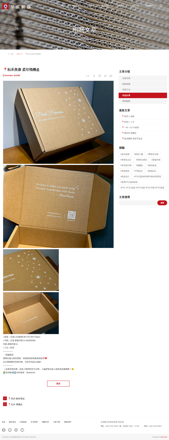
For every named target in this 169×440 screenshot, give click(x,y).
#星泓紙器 (125, 154)
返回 (58, 384)
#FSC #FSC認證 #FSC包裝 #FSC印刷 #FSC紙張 (142, 188)
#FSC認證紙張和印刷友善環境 (147, 176)
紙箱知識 (126, 84)
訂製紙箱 (90, 5)
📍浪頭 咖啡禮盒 (16, 398)
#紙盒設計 (125, 176)
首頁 (63, 5)
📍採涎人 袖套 (128, 116)
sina (110, 75)
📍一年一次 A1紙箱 (130, 127)
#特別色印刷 (126, 165)
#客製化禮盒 (141, 160)
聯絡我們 (150, 5)
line (10, 430)
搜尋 (161, 6)
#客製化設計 (126, 160)
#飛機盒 (139, 165)
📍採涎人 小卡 (128, 122)
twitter (105, 75)
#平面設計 (138, 171)
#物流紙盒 (152, 165)
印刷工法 (126, 90)
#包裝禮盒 (125, 171)
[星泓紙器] (21, 6)
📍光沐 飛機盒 (15, 404)
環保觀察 (126, 101)
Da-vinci (164, 437)
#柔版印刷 (155, 160)
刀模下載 (135, 5)
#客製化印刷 (152, 154)
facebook (94, 75)
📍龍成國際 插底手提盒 (132, 139)
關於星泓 (75, 5)
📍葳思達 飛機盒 (129, 133)
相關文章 (120, 5)
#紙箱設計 (152, 171)
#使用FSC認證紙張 (129, 182)
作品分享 (126, 95)
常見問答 (105, 5)
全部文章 (126, 78)
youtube (22, 430)
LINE (99, 75)
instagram (16, 430)
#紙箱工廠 (138, 154)
